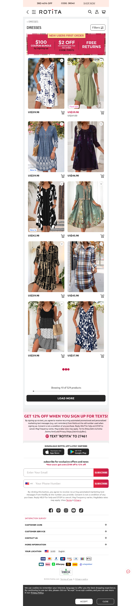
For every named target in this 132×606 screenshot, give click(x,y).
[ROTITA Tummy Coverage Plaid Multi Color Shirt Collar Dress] (86, 266)
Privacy (77, 500)
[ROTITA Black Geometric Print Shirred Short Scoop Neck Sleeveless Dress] (46, 326)
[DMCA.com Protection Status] (66, 572)
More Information (35, 544)
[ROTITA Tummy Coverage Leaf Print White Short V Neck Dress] (46, 83)
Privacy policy (81, 579)
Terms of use (66, 579)
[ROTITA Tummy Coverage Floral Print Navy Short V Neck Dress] (86, 326)
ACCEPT (84, 601)
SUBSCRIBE (101, 472)
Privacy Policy (37, 592)
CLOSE (105, 601)
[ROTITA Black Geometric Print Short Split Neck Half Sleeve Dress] (46, 266)
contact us (31, 538)
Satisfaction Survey (35, 518)
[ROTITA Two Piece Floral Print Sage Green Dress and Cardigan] (86, 206)
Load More (66, 398)
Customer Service (35, 531)
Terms (69, 500)
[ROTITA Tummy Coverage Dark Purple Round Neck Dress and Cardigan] (86, 146)
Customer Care (33, 525)
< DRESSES (32, 21)
